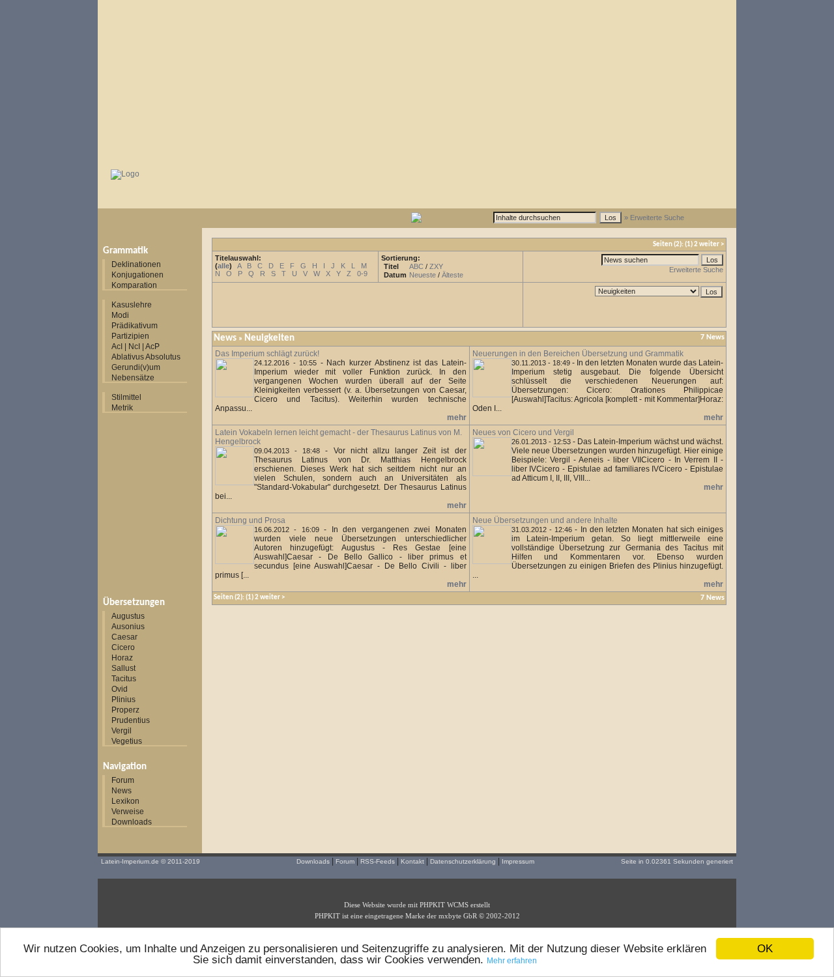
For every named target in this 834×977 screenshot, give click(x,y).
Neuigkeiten (269, 338)
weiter (709, 244)
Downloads (131, 822)
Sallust (123, 668)
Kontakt (412, 861)
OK (765, 948)
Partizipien (130, 336)
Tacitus (123, 678)
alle (223, 266)
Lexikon (125, 801)
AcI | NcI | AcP (135, 346)
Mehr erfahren (512, 960)
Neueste (422, 275)
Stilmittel (126, 397)
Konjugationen (137, 274)
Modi (120, 315)
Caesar (124, 637)
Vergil (121, 730)
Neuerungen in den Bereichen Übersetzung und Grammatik (577, 353)
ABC (416, 266)
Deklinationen (136, 264)
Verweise (127, 811)
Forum (122, 780)
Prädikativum (134, 325)
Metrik (122, 407)
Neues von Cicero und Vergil (523, 432)
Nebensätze (132, 377)
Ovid (119, 689)
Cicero (123, 647)
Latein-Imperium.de (130, 861)
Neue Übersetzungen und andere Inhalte (545, 520)
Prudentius (130, 720)
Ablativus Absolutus (145, 356)
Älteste (452, 275)
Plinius (123, 699)
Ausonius (128, 626)
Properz (125, 710)
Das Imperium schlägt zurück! (267, 353)
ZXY (436, 266)
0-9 (362, 273)
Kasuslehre (131, 304)
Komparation (134, 285)
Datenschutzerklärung (463, 861)
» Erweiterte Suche (654, 217)
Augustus (128, 616)
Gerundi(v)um (135, 367)
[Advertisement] (417, 81)
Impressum (518, 861)
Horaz (122, 657)
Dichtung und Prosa (250, 520)
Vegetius (126, 741)
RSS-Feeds (377, 861)
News (121, 790)
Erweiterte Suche (696, 270)
